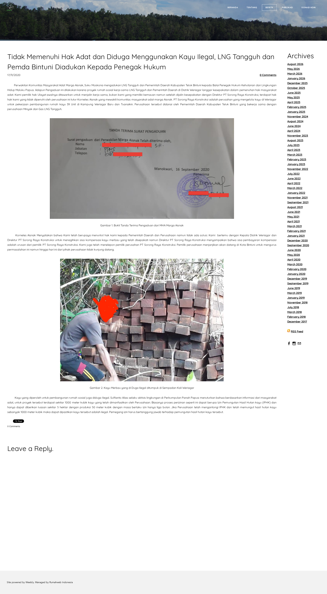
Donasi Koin (308, 7)
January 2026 (296, 78)
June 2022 (294, 178)
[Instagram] (294, 343)
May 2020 (293, 254)
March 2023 (294, 154)
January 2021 (296, 235)
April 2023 (293, 150)
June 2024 (294, 126)
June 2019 (293, 288)
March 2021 (294, 226)
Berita (269, 7)
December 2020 (297, 240)
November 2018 (297, 302)
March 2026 (294, 73)
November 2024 (297, 116)
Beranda (233, 7)
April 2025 (293, 102)
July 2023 (293, 145)
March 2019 (294, 293)
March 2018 (294, 312)
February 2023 (296, 159)
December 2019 (297, 278)
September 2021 (297, 202)
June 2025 (294, 92)
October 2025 (296, 88)
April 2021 (293, 221)
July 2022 (293, 173)
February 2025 (296, 107)
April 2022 (293, 183)
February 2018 (296, 316)
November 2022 (297, 169)
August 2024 (295, 121)
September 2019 (297, 283)
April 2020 (293, 259)
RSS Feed (297, 331)
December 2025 (297, 83)
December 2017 (297, 321)
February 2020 (296, 269)
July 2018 (293, 307)
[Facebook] (289, 343)
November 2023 (297, 135)
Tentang (252, 7)
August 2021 (295, 207)
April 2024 (293, 130)
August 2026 (295, 64)
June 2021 (293, 212)
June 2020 (294, 250)
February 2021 (296, 231)
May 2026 (293, 69)
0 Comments (268, 75)
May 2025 (293, 97)
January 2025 (296, 111)
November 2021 (297, 197)
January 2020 (296, 274)
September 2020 (298, 245)
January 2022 (296, 192)
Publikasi (287, 7)
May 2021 (293, 216)
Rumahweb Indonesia (61, 582)
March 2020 (294, 264)
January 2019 (296, 297)
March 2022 (294, 188)
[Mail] (299, 343)
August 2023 (295, 140)
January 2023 (296, 164)
